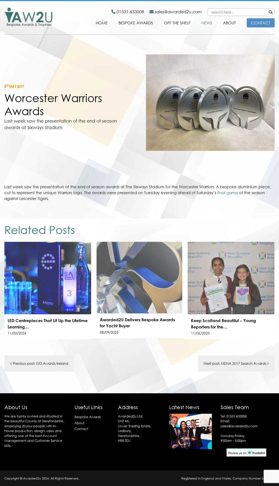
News (206, 22)
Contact (260, 22)
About (229, 22)
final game (227, 192)
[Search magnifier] (271, 12)
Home (102, 22)
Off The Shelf (177, 22)
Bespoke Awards (136, 22)
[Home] (28, 25)
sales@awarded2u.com (239, 426)
